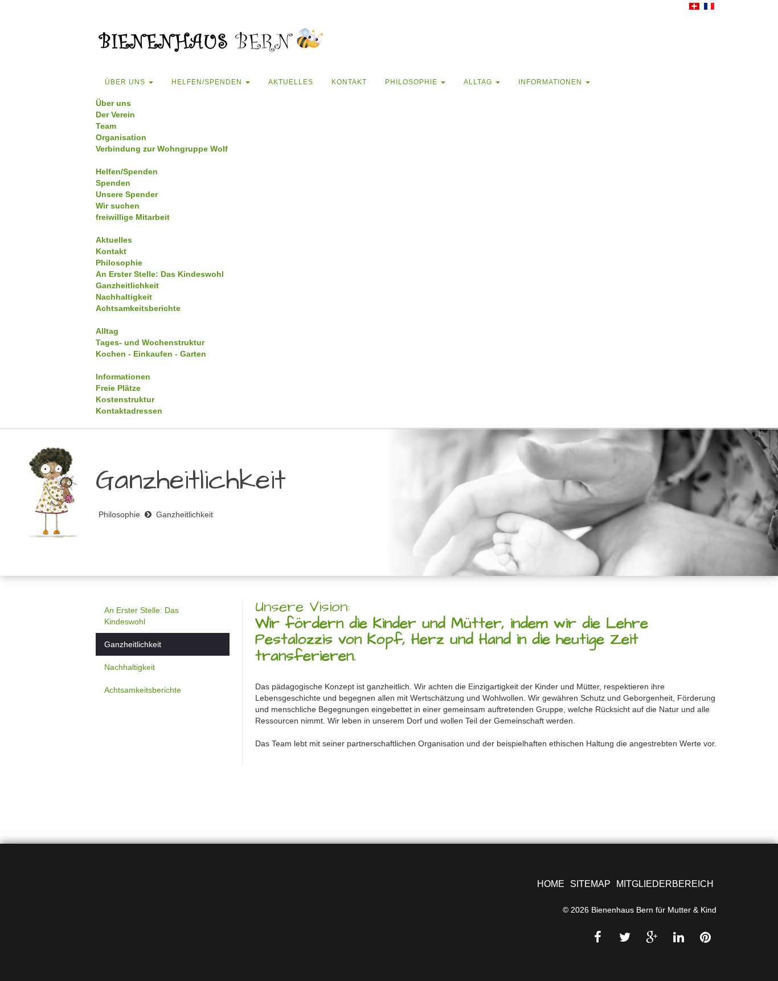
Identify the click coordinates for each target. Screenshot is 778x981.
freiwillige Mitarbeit (133, 217)
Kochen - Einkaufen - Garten (151, 353)
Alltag (479, 82)
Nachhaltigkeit (124, 296)
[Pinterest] (706, 937)
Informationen (551, 82)
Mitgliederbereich (665, 884)
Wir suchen (118, 205)
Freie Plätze (118, 388)
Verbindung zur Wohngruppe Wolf (162, 148)
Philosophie (412, 82)
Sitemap (590, 884)
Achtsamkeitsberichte (138, 308)
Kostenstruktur (125, 399)
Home (550, 884)
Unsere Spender (127, 194)
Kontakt (349, 82)
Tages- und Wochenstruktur (150, 342)
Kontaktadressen (129, 410)
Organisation (121, 137)
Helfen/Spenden (207, 82)
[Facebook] (598, 937)
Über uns (126, 82)
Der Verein (115, 114)
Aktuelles (290, 82)
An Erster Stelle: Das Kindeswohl (160, 274)
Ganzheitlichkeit (127, 285)
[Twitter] (625, 937)
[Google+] (652, 937)
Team (106, 125)
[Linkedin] (678, 937)
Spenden (113, 182)
